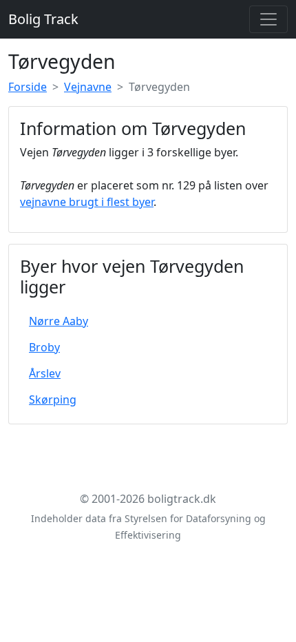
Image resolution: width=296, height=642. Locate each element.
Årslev (45, 373)
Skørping (52, 399)
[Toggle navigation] (268, 19)
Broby (44, 347)
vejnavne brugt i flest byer (87, 201)
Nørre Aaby (58, 321)
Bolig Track (43, 19)
